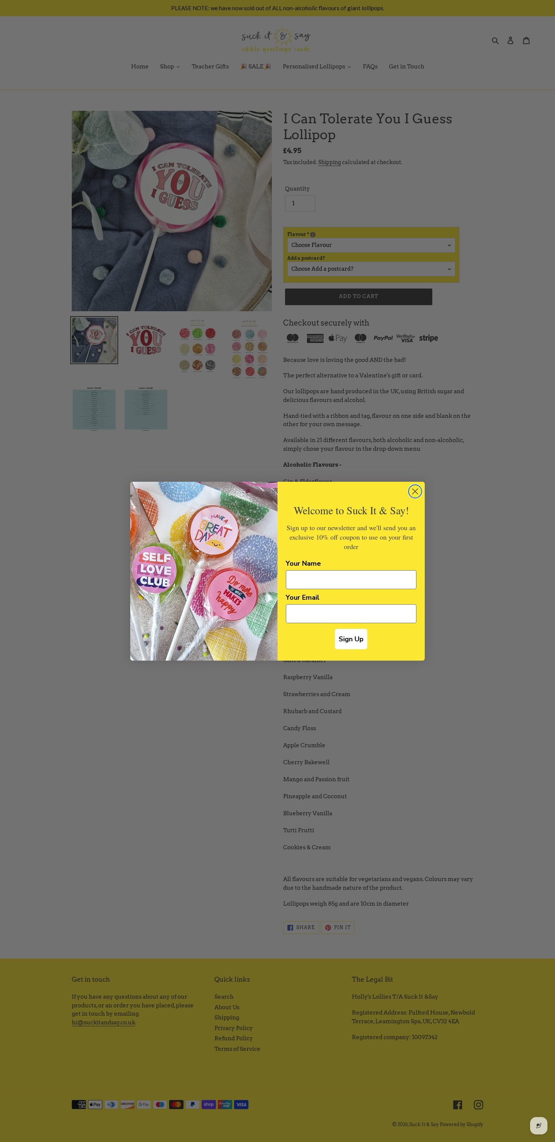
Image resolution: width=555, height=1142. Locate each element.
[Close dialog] (415, 491)
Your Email (302, 597)
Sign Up (351, 639)
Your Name (303, 563)
